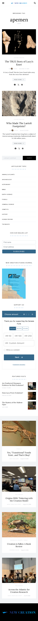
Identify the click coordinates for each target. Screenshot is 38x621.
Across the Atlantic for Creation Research (19, 590)
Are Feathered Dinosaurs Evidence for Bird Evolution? (13, 384)
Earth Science (7, 194)
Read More (18, 79)
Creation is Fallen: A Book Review (19, 545)
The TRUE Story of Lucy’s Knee (19, 63)
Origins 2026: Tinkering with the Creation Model (19, 499)
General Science (8, 204)
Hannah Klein (14, 550)
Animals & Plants (8, 174)
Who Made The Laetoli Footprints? (19, 125)
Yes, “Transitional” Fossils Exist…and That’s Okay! (19, 453)
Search (29, 158)
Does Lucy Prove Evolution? (12, 393)
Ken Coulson (14, 458)
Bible (4, 189)
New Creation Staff (14, 504)
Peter (15, 68)
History (5, 214)
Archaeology (7, 179)
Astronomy (6, 184)
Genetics (5, 209)
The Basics (6, 224)
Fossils (4, 199)
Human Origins (19, 57)
